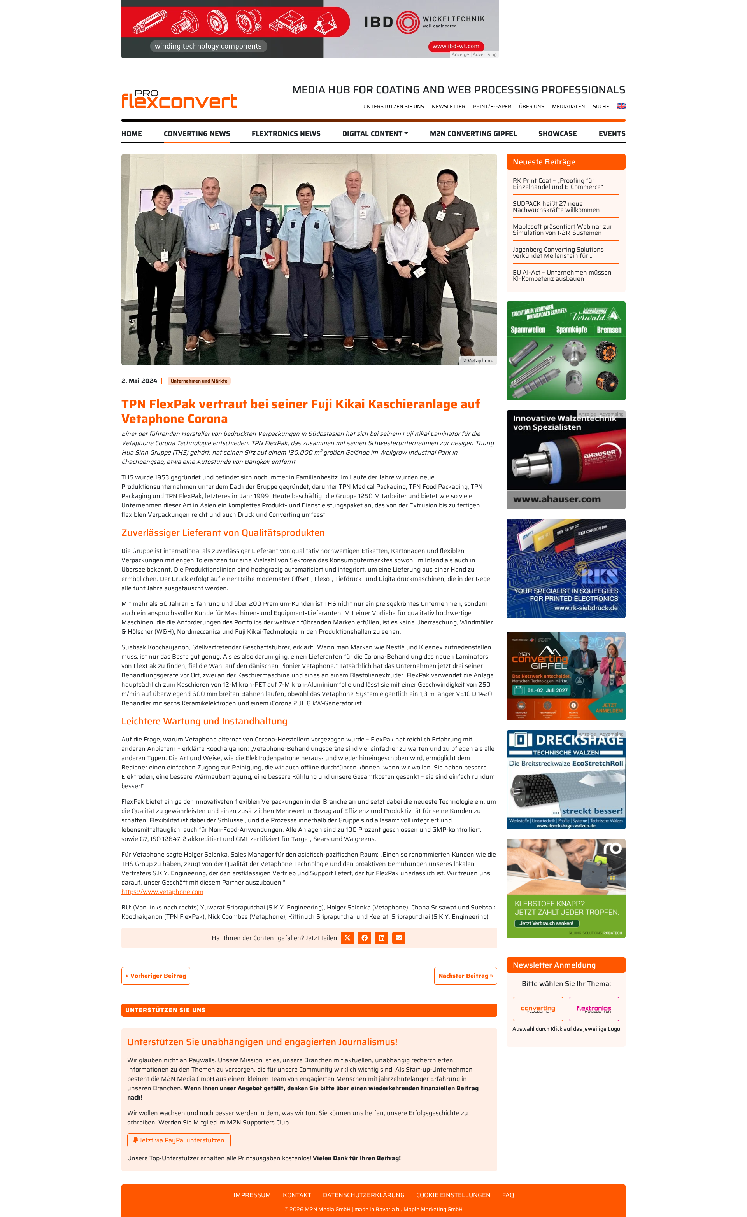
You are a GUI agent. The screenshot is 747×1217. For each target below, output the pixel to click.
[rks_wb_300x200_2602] (566, 573)
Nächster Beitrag (463, 976)
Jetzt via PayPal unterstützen (181, 1140)
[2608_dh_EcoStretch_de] (566, 784)
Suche (601, 106)
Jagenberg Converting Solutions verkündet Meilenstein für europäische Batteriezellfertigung (561, 253)
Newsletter (448, 106)
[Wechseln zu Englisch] (621, 106)
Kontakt (297, 1195)
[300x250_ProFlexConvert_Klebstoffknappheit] (566, 893)
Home (131, 133)
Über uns (531, 106)
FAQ (508, 1195)
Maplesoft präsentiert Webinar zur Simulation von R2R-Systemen (562, 230)
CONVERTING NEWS (197, 133)
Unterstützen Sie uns (393, 106)
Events (612, 133)
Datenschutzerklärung (364, 1195)
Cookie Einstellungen (453, 1195)
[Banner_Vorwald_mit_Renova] (566, 355)
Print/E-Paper (492, 106)
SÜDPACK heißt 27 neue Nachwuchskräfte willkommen (556, 207)
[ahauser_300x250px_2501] (566, 464)
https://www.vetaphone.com (162, 892)
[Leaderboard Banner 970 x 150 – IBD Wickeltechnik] (310, 28)
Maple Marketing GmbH (433, 1209)
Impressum (252, 1195)
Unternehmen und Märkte (199, 381)
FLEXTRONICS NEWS (286, 133)
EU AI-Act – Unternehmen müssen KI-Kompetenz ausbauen (562, 275)
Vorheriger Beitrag (158, 976)
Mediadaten (568, 106)
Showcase (557, 133)
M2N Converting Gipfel (473, 133)
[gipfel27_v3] (566, 680)
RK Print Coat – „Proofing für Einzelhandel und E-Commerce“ (558, 184)
